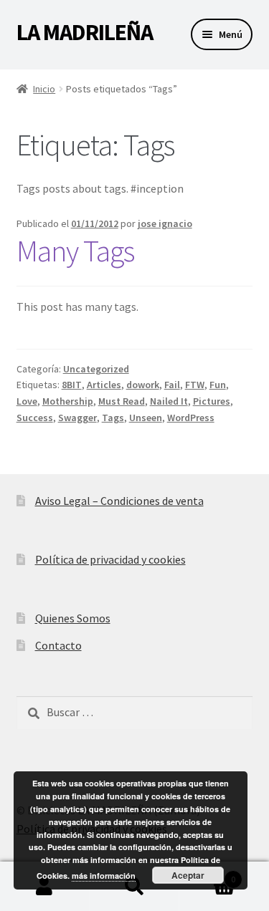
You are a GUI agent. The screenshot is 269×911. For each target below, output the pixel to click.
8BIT (72, 384)
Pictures (211, 401)
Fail (172, 384)
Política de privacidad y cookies (110, 559)
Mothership (67, 401)
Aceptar (187, 875)
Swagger (77, 417)
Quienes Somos (72, 618)
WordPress (190, 417)
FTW (194, 384)
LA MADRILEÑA (84, 32)
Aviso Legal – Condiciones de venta (119, 500)
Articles (104, 384)
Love (26, 401)
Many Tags (75, 250)
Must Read (121, 401)
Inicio (44, 88)
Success (34, 417)
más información (104, 875)
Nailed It (169, 401)
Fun (217, 384)
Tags (113, 417)
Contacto (58, 645)
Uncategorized (96, 368)
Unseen (145, 417)
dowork (142, 384)
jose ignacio (165, 223)
